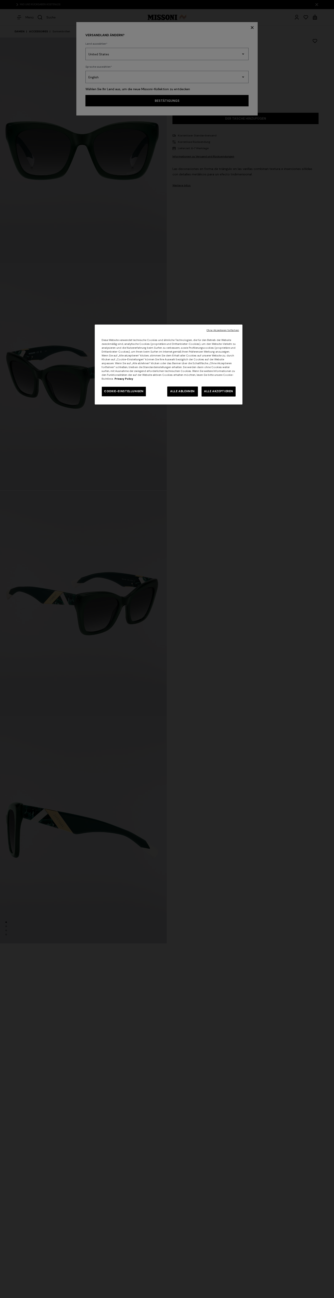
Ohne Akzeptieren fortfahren (223, 330)
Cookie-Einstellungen (124, 391)
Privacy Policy (124, 379)
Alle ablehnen (182, 391)
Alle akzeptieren (218, 391)
